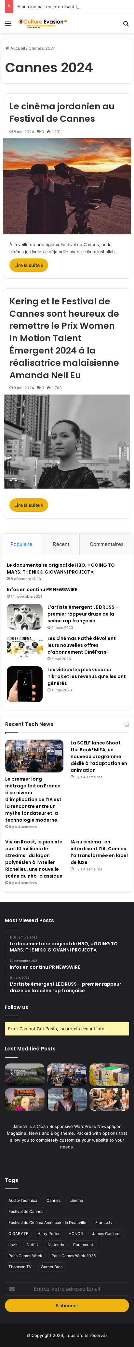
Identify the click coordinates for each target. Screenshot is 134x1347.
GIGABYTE (18, 1233)
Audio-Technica (22, 1200)
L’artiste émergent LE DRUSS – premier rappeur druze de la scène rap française (83, 614)
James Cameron (107, 1233)
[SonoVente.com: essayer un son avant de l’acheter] (109, 1099)
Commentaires (107, 544)
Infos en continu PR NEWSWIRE (42, 589)
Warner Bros (51, 1266)
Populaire (21, 544)
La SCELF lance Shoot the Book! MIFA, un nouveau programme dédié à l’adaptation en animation (99, 756)
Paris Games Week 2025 (73, 1255)
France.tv (104, 1222)
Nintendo (55, 1244)
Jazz (13, 1244)
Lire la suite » (28, 265)
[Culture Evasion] (42, 23)
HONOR (76, 1233)
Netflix (32, 1244)
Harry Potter (48, 1233)
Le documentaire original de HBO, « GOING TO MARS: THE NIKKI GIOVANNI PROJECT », (61, 568)
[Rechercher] (126, 25)
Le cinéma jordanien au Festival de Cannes (61, 112)
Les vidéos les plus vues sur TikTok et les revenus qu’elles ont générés (86, 676)
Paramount (83, 1244)
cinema (76, 1200)
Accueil (17, 48)
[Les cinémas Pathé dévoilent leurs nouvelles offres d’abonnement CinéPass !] (25, 647)
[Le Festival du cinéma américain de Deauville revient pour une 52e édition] (25, 1074)
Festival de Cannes (25, 1211)
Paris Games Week (25, 1255)
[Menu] (8, 25)
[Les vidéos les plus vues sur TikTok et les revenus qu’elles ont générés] (25, 684)
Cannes (53, 1200)
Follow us (16, 1007)
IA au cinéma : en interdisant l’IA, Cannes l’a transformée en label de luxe (99, 852)
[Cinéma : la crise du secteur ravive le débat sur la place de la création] (67, 1099)
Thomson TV (20, 1266)
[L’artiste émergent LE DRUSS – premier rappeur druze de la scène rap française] (25, 617)
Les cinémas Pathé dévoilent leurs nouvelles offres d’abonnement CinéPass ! (81, 645)
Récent (61, 544)
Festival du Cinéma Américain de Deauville (47, 1222)
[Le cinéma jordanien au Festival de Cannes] (67, 186)
